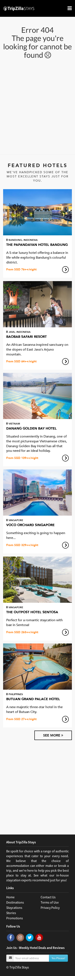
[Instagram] (20, 937)
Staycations (14, 907)
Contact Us (48, 897)
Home (10, 897)
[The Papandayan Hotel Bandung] (37, 212)
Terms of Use (50, 902)
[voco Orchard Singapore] (37, 492)
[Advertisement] (37, 106)
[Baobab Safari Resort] (37, 304)
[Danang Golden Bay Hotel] (37, 396)
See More (52, 735)
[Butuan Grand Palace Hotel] (37, 666)
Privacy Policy (50, 907)
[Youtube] (39, 937)
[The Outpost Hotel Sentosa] (37, 580)
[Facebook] (11, 937)
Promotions (14, 918)
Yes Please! (58, 958)
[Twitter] (30, 937)
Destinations (15, 902)
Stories (11, 913)
